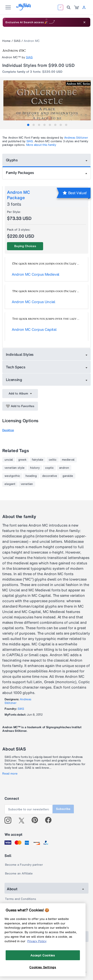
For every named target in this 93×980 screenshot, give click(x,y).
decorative (49, 476)
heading (31, 476)
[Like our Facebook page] (50, 820)
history (35, 468)
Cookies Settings (42, 967)
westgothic (12, 476)
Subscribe (63, 809)
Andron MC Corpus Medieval (35, 274)
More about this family (41, 145)
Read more (10, 773)
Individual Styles (20, 354)
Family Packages (20, 172)
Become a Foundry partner (24, 865)
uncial (9, 460)
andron (64, 468)
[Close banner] (84, 22)
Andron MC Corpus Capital (34, 329)
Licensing (14, 379)
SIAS (17, 41)
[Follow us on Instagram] (10, 820)
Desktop (8, 430)
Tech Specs (16, 367)
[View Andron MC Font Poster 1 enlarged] (47, 102)
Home (6, 41)
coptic (49, 468)
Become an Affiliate (19, 873)
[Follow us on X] (23, 820)
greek (22, 460)
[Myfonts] (23, 9)
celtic (52, 460)
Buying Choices (25, 246)
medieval (68, 460)
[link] (76, 7)
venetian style (15, 468)
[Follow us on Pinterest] (37, 820)
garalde (68, 476)
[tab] (28, 125)
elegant (10, 484)
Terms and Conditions (20, 899)
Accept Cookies (42, 955)
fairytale (37, 460)
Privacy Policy (36, 941)
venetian (27, 484)
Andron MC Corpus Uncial (33, 301)
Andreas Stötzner (76, 137)
